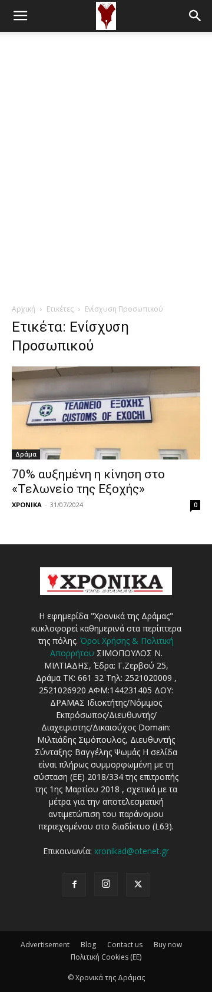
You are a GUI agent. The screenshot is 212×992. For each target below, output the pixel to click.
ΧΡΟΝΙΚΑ (27, 504)
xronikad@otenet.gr (131, 851)
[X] (138, 885)
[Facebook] (74, 885)
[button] (20, 16)
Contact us (125, 945)
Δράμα (26, 454)
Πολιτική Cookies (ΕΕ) (106, 957)
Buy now (168, 945)
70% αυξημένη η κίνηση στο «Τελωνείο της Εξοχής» (88, 481)
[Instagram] (106, 884)
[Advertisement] (106, 144)
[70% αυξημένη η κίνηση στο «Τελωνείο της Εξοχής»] (106, 412)
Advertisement (45, 945)
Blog (88, 945)
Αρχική (23, 309)
